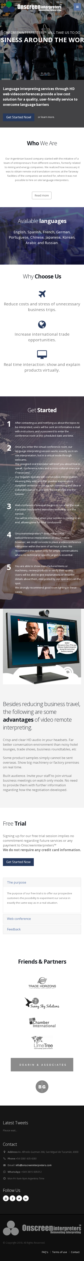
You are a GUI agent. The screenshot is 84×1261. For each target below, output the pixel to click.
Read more (42, 195)
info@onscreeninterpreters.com (34, 1165)
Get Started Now (42, 48)
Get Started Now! (18, 117)
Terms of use (59, 1252)
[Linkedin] (26, 1198)
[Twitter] (19, 1198)
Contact (75, 1252)
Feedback (14, 929)
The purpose (16, 882)
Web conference (19, 919)
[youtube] (6, 1198)
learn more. (48, 117)
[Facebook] (12, 1198)
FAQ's (45, 1252)
